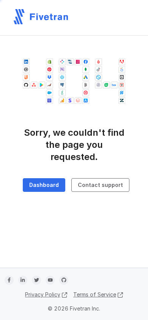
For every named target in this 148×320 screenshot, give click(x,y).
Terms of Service (94, 294)
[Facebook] (9, 280)
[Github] (63, 280)
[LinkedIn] (22, 280)
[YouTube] (50, 280)
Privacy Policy (42, 294)
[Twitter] (36, 280)
